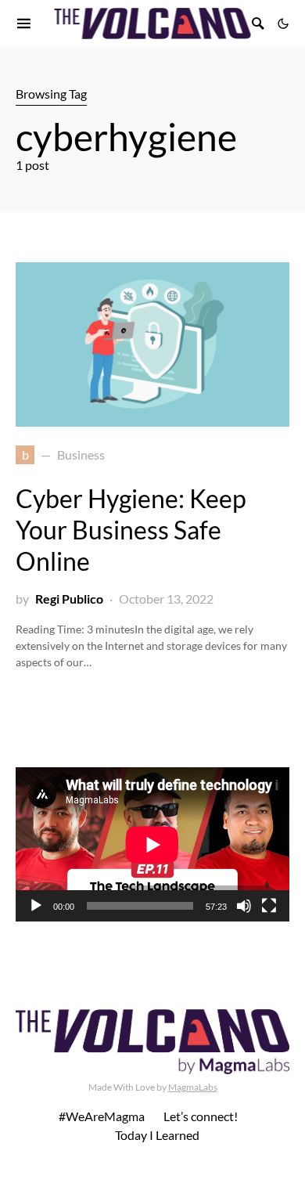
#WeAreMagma (102, 1116)
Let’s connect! (200, 1116)
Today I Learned (157, 1134)
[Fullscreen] (269, 906)
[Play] (36, 906)
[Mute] (244, 906)
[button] (283, 23)
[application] (152, 844)
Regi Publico (69, 598)
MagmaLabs (192, 1087)
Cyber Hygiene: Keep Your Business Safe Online (131, 529)
